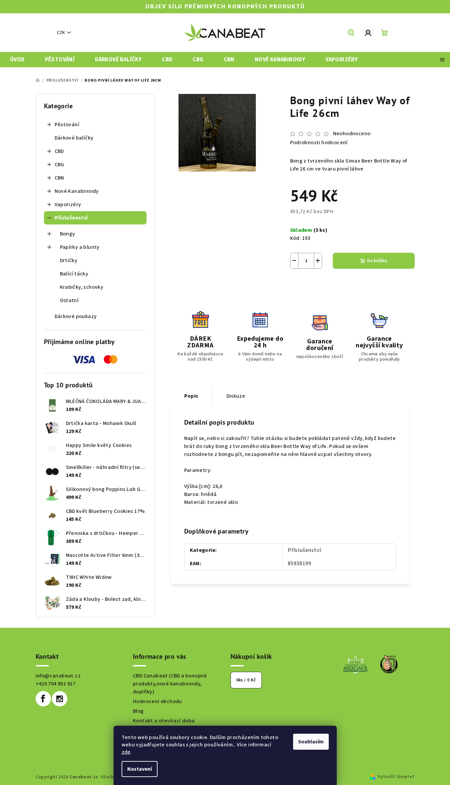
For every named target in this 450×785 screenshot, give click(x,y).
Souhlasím (311, 741)
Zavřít (327, 284)
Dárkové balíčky (74, 138)
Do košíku (377, 260)
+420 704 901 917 (56, 683)
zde (126, 752)
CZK (61, 32)
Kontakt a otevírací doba (164, 720)
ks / (246, 680)
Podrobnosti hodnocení (319, 142)
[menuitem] (17, 60)
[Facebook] (43, 698)
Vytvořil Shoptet (396, 776)
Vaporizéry (68, 204)
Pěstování (67, 124)
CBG (59, 164)
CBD (59, 151)
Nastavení (139, 769)
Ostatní (69, 300)
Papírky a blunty (80, 247)
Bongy (67, 233)
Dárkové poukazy (76, 316)
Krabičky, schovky (82, 287)
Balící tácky (74, 273)
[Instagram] (59, 698)
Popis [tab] (191, 396)
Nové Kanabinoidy (77, 191)
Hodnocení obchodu (157, 701)
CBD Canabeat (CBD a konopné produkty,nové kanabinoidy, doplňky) (170, 683)
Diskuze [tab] (235, 396)
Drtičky (69, 260)
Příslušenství (71, 217)
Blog (138, 711)
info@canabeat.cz (58, 675)
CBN (59, 178)
